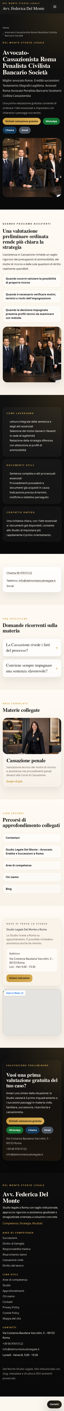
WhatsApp (51, 121)
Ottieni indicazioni (19, 978)
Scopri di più (14, 781)
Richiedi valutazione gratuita (21, 121)
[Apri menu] (55, 7)
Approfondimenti (13, 1291)
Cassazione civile (13, 1260)
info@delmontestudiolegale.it (37, 580)
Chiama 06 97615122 (19, 573)
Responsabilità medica (17, 1249)
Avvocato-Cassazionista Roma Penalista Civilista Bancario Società (31, 34)
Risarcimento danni (15, 1254)
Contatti (8, 1302)
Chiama (9, 130)
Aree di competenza (19, 865)
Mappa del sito (12, 1318)
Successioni (10, 1238)
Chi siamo (12, 877)
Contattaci (13, 838)
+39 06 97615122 (13, 1343)
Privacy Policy (11, 1307)
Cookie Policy (11, 1313)
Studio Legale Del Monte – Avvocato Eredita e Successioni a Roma (29, 851)
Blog (9, 889)
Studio (7, 1285)
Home (6, 27)
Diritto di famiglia (13, 1243)
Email (25, 130)
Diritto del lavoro (13, 1265)
